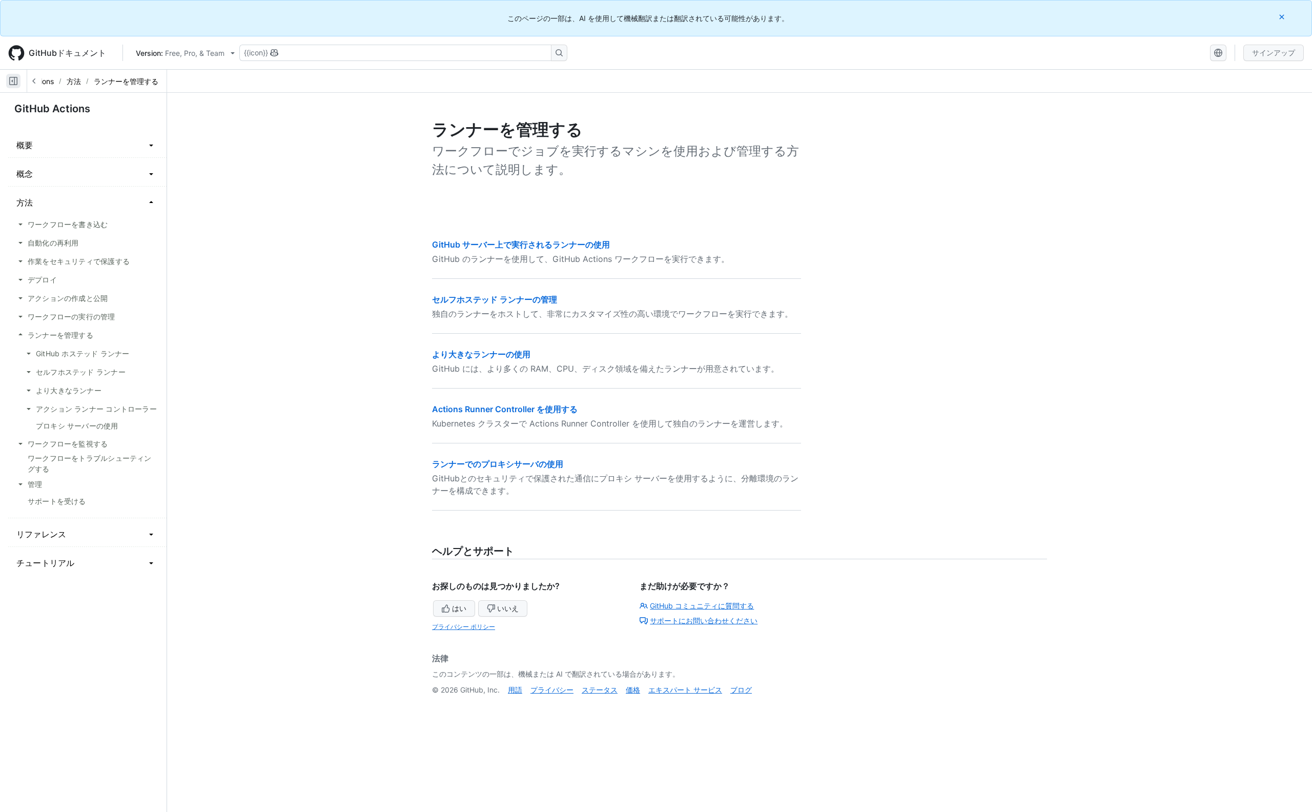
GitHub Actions (52, 109)
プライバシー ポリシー (463, 627)
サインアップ (1273, 52)
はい (459, 608)
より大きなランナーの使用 (481, 354)
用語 (515, 689)
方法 (74, 81)
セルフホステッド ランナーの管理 (494, 299)
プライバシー (551, 689)
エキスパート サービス (685, 689)
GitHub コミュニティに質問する (702, 605)
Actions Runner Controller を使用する (505, 409)
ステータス (600, 689)
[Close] (1283, 17)
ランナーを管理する (126, 81)
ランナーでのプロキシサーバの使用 (497, 464)
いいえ (508, 608)
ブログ (741, 689)
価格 (633, 689)
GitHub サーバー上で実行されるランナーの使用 (521, 244)
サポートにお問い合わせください (703, 620)
